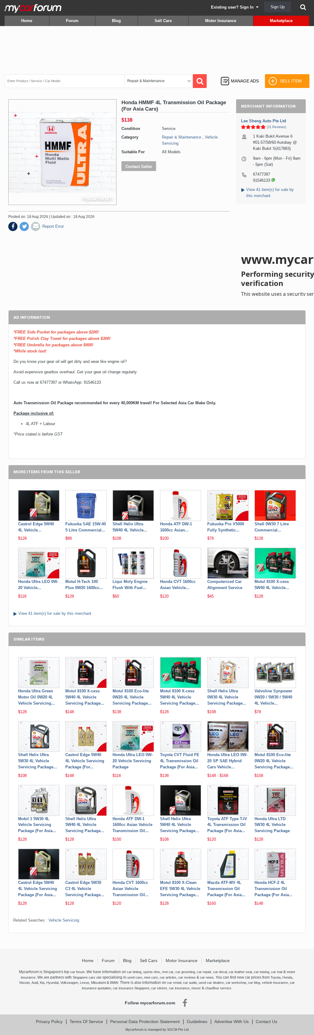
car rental (174, 982)
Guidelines (197, 1021)
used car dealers (211, 982)
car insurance (179, 988)
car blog (254, 982)
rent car (168, 972)
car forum (77, 972)
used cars (134, 977)
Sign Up (277, 7)
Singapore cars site (87, 977)
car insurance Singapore (131, 988)
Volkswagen (69, 982)
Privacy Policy (49, 1021)
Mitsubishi (98, 982)
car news (207, 977)
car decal (220, 972)
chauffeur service (218, 988)
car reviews (187, 977)
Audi (35, 982)
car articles (168, 977)
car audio (190, 982)
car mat (276, 972)
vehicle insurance (275, 982)
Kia (42, 982)
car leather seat (240, 972)
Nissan (24, 982)
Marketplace (281, 20)
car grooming (185, 972)
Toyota (275, 977)
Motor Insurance (220, 20)
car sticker (159, 988)
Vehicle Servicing (63, 920)
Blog (116, 20)
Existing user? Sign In (233, 7)
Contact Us (266, 1021)
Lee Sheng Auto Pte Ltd (263, 121)
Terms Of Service (86, 1021)
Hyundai (52, 982)
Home (26, 20)
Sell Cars (163, 20)
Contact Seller (138, 166)
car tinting (134, 972)
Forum (72, 20)
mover (196, 988)
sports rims (151, 972)
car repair (204, 972)
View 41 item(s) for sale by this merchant (54, 613)
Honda (287, 977)
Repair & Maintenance (181, 137)
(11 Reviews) (276, 127)
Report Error (53, 226)
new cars (151, 977)
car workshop (236, 982)
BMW (114, 982)
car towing (261, 972)
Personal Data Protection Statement (145, 1021)
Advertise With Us (231, 1021)
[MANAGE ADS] (239, 75)
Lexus (84, 982)
